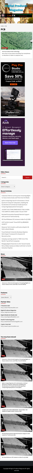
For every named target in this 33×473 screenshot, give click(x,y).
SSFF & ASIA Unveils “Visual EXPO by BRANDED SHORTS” (15, 223)
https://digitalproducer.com (8, 312)
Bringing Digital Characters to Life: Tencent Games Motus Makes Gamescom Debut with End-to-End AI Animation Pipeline (16, 246)
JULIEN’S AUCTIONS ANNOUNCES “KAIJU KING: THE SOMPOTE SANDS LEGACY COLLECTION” (15, 211)
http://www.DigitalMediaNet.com (10, 317)
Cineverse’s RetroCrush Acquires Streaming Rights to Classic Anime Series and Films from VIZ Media (16, 197)
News (3, 279)
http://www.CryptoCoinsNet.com (10, 326)
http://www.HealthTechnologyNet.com (11, 321)
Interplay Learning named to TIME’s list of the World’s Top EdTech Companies (15, 240)
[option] (16, 273)
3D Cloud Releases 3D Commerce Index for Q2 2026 (16, 219)
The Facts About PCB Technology (10, 51)
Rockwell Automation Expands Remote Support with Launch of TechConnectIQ (15, 215)
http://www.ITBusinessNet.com (9, 307)
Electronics (4, 48)
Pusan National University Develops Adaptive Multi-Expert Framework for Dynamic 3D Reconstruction (15, 234)
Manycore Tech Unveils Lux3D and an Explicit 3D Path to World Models (15, 228)
